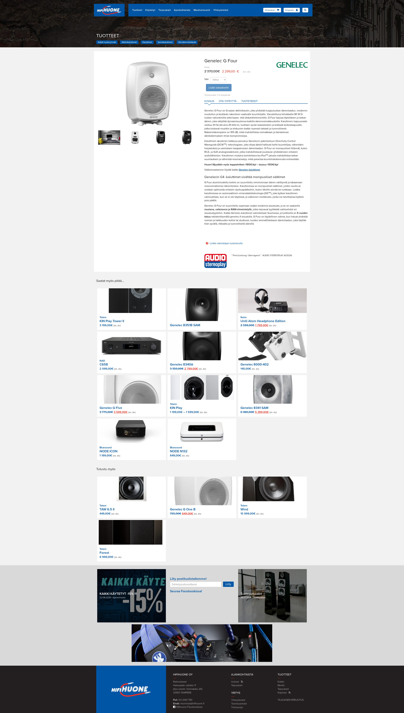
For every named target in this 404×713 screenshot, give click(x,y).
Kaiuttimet (147, 42)
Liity (228, 584)
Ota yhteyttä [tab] (228, 101)
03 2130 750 (185, 699)
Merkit (281, 685)
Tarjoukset (164, 10)
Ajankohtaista (182, 10)
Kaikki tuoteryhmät (107, 42)
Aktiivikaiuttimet (129, 42)
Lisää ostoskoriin (219, 87)
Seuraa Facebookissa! (186, 591)
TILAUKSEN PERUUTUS (291, 699)
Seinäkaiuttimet (165, 42)
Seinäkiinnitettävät (187, 42)
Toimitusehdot (239, 703)
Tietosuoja (237, 707)
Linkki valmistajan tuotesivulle (226, 243)
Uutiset (235, 681)
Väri (206, 79)
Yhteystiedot (220, 10)
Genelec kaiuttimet (249, 169)
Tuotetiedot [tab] (249, 101)
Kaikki (281, 681)
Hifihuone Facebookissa (188, 707)
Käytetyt (150, 10)
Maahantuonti (202, 10)
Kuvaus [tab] (209, 101)
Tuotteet (137, 10)
